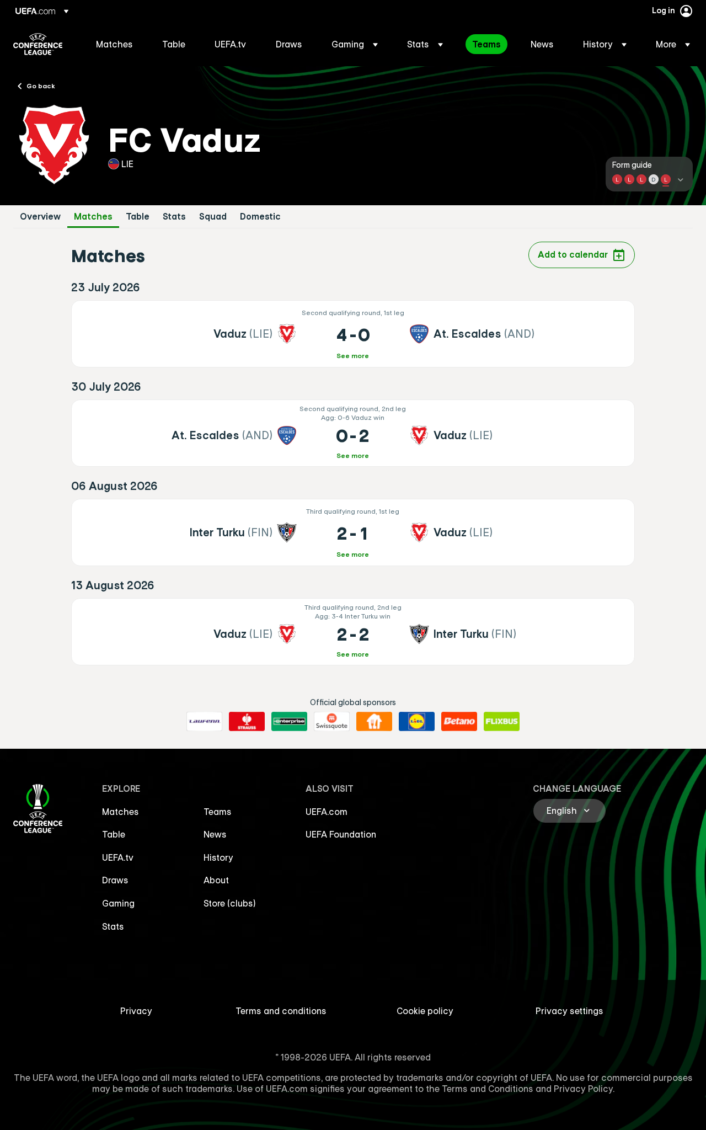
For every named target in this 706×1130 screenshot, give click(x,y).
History (218, 857)
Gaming (118, 903)
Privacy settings (569, 1011)
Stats (174, 216)
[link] (114, 44)
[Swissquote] (332, 722)
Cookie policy (425, 1011)
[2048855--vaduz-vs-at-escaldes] (353, 333)
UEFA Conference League (37, 44)
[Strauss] (247, 722)
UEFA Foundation (341, 834)
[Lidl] (417, 722)
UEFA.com (326, 812)
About (216, 880)
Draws (115, 880)
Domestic (260, 216)
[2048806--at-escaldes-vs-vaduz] (353, 433)
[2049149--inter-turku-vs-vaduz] (353, 532)
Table (137, 216)
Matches (93, 216)
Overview (40, 216)
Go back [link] (40, 85)
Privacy (136, 1011)
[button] (354, 44)
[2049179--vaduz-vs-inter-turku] (353, 631)
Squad (213, 216)
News (215, 834)
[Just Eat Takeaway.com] (374, 722)
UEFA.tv (117, 857)
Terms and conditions (281, 1011)
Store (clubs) (230, 903)
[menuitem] (115, 44)
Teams (218, 812)
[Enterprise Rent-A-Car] (289, 722)
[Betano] (459, 722)
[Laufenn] (204, 722)
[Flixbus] (502, 722)
